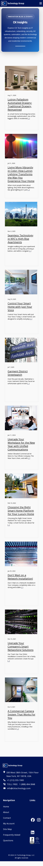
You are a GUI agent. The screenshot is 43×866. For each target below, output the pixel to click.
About (6, 812)
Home (6, 806)
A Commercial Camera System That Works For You (21, 714)
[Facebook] (33, 817)
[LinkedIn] (32, 830)
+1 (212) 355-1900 (15, 780)
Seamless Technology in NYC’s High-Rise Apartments (20, 239)
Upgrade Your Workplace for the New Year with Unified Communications (21, 444)
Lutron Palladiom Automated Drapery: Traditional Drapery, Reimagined (20, 104)
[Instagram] (38, 817)
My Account (9, 823)
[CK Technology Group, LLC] (12, 3)
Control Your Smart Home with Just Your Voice (20, 307)
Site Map (7, 829)
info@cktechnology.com (19, 788)
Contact (7, 817)
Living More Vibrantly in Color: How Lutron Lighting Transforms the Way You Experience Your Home (21, 174)
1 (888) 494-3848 (27, 784)
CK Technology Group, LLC (24, 855)
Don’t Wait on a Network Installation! (20, 576)
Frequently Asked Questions (11, 837)
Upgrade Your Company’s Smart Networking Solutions (20, 646)
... (28, 118)
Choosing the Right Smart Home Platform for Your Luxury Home (21, 510)
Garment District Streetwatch (18, 373)
